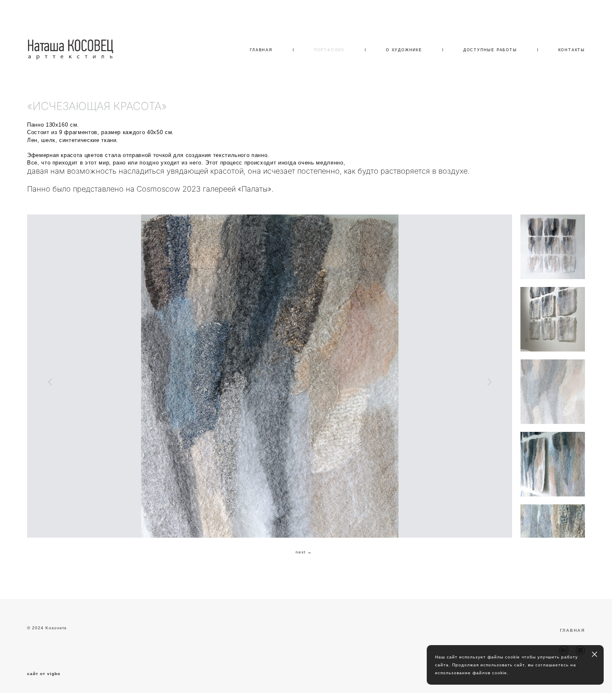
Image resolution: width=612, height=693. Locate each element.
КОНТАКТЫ (571, 50)
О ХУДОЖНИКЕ (404, 50)
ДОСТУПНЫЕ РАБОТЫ (490, 50)
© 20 (32, 628)
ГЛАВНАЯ (261, 50)
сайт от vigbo (43, 674)
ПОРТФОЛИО (329, 50)
